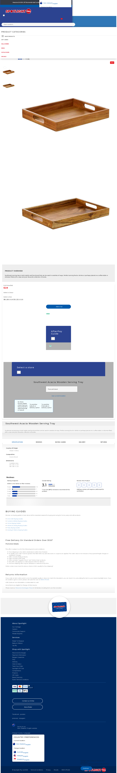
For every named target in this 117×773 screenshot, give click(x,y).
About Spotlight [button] (19, 623)
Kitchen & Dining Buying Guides (17, 525)
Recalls (56, 770)
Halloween (5, 44)
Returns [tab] (104, 442)
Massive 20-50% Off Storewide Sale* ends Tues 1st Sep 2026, (32, 2)
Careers (14, 629)
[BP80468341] (5, 67)
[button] (21, 733)
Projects (15, 673)
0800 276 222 (45, 579)
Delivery (14, 662)
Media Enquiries (17, 633)
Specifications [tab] (17, 442)
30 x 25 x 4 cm (18, 299)
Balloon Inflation (17, 643)
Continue (86, 768)
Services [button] (16, 637)
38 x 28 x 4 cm (8, 299)
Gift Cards (4, 39)
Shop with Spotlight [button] (21, 649)
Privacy (48, 770)
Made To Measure (18, 641)
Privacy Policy (85, 765)
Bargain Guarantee (18, 657)
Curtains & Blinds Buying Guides (17, 521)
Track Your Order (17, 666)
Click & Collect (16, 664)
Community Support (18, 631)
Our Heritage (16, 627)
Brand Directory (17, 677)
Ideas (3, 48)
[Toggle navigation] (4, 15)
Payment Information (19, 655)
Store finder (28, 707)
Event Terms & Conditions (20, 679)
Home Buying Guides (14, 523)
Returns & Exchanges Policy (24, 588)
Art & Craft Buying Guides (15, 519)
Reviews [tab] (39, 442)
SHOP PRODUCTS (10, 36)
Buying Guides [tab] (60, 442)
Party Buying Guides (13, 527)
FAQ (13, 659)
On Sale (3, 56)
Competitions (16, 670)
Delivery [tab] (82, 442)
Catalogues (5, 52)
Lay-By (14, 645)
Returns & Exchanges (19, 653)
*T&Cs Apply (56, 2)
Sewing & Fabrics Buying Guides (17, 530)
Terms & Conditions (37, 770)
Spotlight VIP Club (18, 668)
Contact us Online (28, 701)
